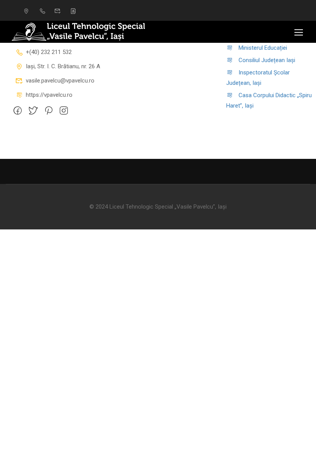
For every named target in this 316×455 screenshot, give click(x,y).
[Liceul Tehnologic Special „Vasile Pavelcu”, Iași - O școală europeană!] (89, 32)
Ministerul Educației (263, 47)
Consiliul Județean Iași (267, 60)
